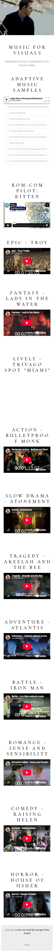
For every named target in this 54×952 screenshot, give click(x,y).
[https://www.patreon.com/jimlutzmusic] (12, 6)
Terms (27, 945)
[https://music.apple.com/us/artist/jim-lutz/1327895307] (31, 6)
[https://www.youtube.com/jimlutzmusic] (5, 6)
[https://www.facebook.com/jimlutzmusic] (44, 6)
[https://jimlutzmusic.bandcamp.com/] (18, 6)
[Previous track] (45, 98)
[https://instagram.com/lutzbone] (38, 10)
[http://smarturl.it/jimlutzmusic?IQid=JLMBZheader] (25, 6)
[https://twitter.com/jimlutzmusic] (51, 6)
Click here (10, 930)
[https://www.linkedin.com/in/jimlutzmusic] (44, 10)
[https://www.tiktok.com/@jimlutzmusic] (51, 10)
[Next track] (49, 98)
